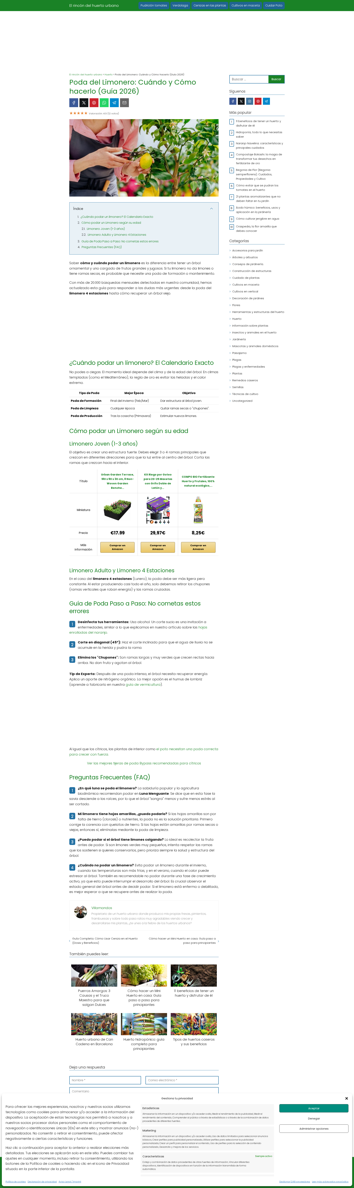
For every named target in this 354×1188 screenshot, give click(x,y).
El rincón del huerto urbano (94, 5)
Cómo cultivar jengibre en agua (257, 219)
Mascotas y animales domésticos (255, 346)
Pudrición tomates (154, 5)
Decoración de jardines (248, 298)
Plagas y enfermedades (248, 367)
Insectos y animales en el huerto (254, 332)
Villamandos (101, 908)
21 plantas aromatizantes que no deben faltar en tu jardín (258, 199)
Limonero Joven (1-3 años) (106, 229)
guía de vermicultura (143, 684)
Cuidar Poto (273, 5)
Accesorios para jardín (247, 250)
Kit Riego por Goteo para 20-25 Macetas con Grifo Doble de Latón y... (158, 481)
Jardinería (239, 339)
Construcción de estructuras (251, 271)
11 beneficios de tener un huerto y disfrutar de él (258, 123)
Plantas (237, 373)
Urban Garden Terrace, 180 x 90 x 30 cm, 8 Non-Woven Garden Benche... (117, 481)
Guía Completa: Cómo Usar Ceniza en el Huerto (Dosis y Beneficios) (105, 941)
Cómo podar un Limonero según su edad (111, 223)
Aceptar (314, 1108)
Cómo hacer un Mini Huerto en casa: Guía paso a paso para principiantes (182, 941)
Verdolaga (180, 5)
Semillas (238, 387)
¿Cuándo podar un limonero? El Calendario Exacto (117, 217)
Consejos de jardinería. (248, 264)
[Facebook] (73, 102)
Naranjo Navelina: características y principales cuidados (259, 145)
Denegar (314, 1118)
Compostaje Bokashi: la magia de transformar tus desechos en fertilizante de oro (259, 158)
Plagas (236, 360)
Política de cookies (16, 1181)
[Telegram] (114, 102)
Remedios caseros (245, 380)
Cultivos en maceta (246, 5)
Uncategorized (242, 401)
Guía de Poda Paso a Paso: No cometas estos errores (120, 241)
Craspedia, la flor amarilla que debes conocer (256, 228)
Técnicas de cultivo (245, 394)
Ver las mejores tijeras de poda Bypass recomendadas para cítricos (144, 763)
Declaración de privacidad (42, 1181)
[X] (83, 102)
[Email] (124, 102)
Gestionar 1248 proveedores (294, 1181)
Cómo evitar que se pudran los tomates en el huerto (257, 187)
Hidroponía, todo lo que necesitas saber (259, 134)
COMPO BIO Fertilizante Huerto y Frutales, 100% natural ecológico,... (198, 481)
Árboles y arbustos (245, 257)
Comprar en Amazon (117, 547)
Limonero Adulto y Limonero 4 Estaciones (117, 235)
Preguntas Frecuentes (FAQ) (102, 247)
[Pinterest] (94, 102)
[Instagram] (249, 101)
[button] (346, 1098)
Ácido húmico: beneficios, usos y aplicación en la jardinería (258, 210)
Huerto (237, 319)
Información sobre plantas (250, 326)
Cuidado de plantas (246, 278)
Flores (236, 305)
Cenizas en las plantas (210, 5)
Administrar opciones (314, 1129)
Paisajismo (239, 353)
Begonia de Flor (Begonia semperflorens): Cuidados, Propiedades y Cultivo (254, 174)
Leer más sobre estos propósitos (330, 1181)
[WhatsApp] (104, 102)
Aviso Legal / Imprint (70, 1181)
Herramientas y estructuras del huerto (258, 312)
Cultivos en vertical (245, 291)
